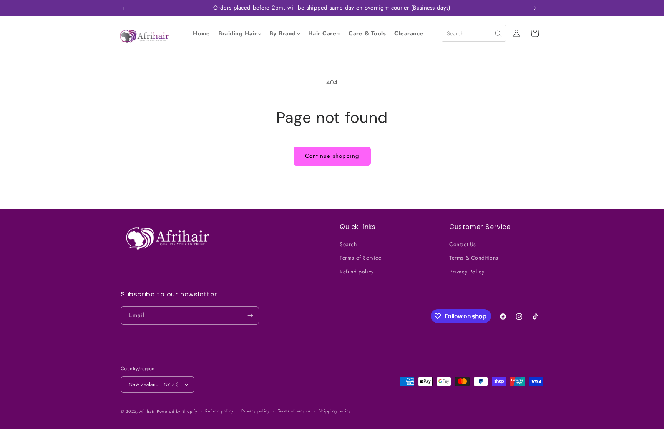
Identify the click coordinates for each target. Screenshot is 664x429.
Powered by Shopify (177, 411)
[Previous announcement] (123, 8)
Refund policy (357, 271)
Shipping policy (335, 411)
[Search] (498, 34)
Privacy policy (255, 411)
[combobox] (474, 33)
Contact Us (462, 244)
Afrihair (147, 411)
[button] (239, 33)
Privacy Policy (466, 271)
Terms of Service (361, 258)
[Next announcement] (534, 8)
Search (348, 244)
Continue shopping (332, 156)
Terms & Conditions (473, 258)
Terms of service (294, 411)
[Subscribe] (250, 315)
